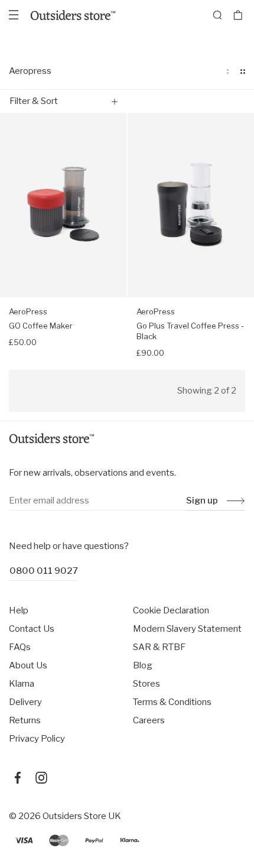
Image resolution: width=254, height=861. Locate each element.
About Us (28, 665)
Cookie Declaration (171, 610)
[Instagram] (41, 778)
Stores (146, 683)
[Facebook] (18, 778)
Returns (25, 720)
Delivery (25, 702)
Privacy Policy (37, 738)
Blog (142, 665)
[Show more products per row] (242, 71)
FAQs (20, 647)
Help (18, 610)
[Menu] (13, 15)
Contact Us (31, 628)
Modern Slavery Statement (187, 628)
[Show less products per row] (228, 71)
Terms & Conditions (172, 702)
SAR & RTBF (159, 647)
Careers (149, 720)
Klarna (21, 683)
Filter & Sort (33, 101)
